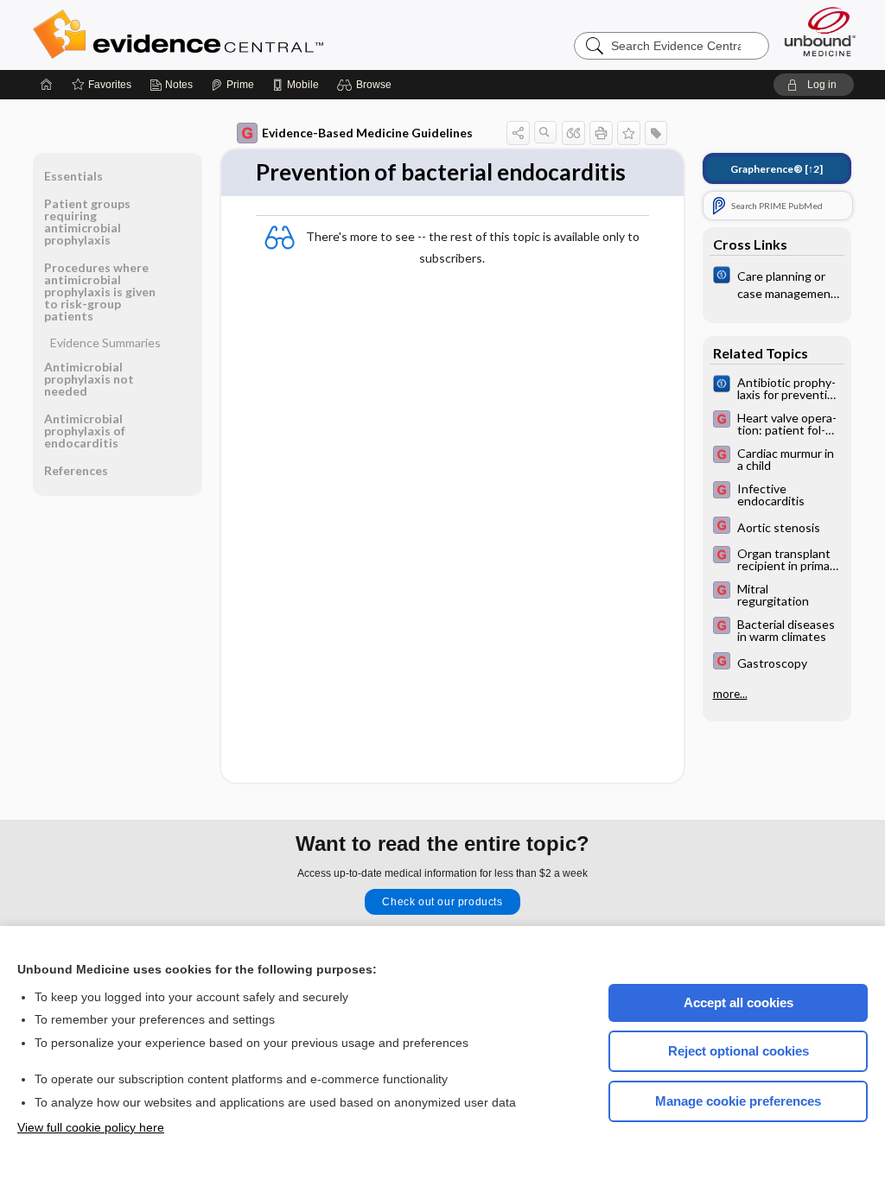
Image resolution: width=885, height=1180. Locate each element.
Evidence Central (247, 34)
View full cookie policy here (90, 1127)
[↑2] (776, 168)
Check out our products (442, 902)
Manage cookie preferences (738, 1101)
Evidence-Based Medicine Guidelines (367, 132)
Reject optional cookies (738, 1051)
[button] (367, 84)
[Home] (47, 84)
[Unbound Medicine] (820, 31)
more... (730, 694)
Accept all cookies (738, 1002)
